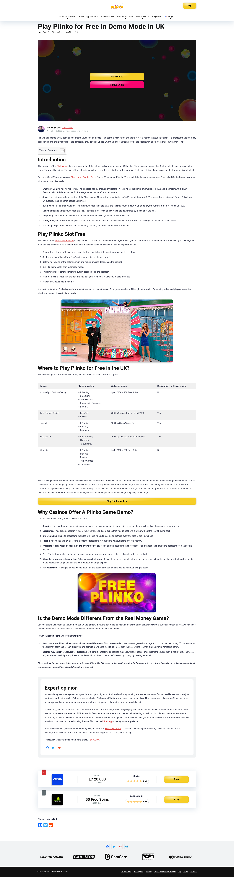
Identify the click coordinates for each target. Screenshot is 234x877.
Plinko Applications (88, 16)
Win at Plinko (142, 16)
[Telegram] (126, 846)
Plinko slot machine (64, 240)
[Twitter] (53, 748)
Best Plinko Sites (125, 16)
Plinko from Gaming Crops (83, 177)
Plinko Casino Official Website (165, 872)
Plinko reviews (107, 16)
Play (176, 779)
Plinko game (63, 166)
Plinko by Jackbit (113, 728)
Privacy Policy (126, 872)
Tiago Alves (67, 127)
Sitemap (194, 872)
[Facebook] (48, 748)
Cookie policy (138, 872)
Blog (179, 872)
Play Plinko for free (117, 501)
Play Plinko (117, 76)
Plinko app (107, 721)
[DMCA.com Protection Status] (148, 856)
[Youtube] (120, 846)
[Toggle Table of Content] (61, 150)
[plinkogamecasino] (117, 6)
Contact (149, 872)
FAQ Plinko (157, 16)
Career (185, 872)
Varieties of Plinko (67, 16)
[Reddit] (59, 748)
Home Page (42, 32)
